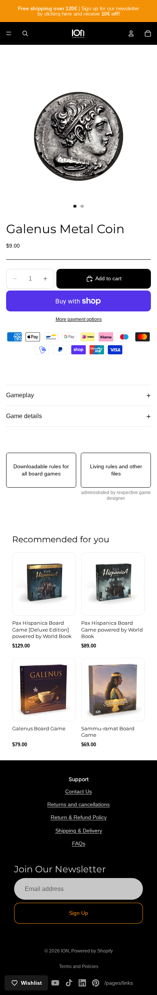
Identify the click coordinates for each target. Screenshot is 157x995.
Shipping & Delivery (78, 831)
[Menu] (9, 33)
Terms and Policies (78, 966)
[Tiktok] (69, 982)
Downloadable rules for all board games (41, 469)
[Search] (25, 33)
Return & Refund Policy (79, 817)
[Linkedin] (82, 982)
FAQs (78, 843)
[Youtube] (55, 982)
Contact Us (78, 791)
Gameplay (20, 395)
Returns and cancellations (78, 804)
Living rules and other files (116, 469)
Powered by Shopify (92, 951)
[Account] (131, 33)
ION (65, 951)
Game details (24, 416)
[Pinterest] (95, 982)
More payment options (79, 319)
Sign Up (78, 913)
